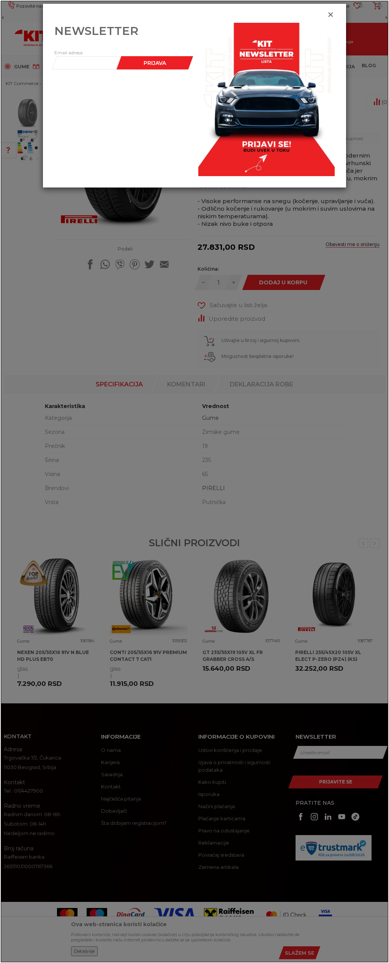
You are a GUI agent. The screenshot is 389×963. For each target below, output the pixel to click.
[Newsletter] (266, 99)
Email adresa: (69, 52)
